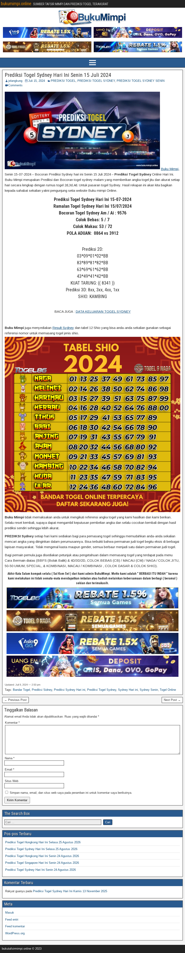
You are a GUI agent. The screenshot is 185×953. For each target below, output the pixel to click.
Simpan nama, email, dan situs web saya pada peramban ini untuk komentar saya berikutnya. (71, 792)
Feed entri (11, 919)
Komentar (12, 722)
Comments (15, 85)
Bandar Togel (21, 689)
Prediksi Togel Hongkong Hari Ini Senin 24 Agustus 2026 (42, 856)
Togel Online (168, 689)
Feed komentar (15, 926)
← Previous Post (15, 700)
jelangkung (15, 80)
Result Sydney (63, 328)
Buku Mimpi (169, 169)
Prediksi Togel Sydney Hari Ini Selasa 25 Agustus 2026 (41, 849)
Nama (9, 758)
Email (9, 769)
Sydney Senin (149, 689)
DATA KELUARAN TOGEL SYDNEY (103, 311)
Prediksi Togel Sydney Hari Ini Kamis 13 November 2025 (70, 891)
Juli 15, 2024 (36, 80)
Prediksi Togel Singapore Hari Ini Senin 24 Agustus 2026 (42, 862)
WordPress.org (15, 933)
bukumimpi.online (16, 3)
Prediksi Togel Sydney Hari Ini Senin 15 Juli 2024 (58, 75)
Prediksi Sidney (42, 689)
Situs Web (11, 781)
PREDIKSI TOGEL (63, 80)
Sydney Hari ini (128, 689)
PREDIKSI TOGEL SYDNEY (96, 80)
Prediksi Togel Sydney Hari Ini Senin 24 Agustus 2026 (40, 869)
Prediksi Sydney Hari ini (69, 689)
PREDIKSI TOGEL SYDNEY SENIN (140, 80)
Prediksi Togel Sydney (101, 689)
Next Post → (172, 700)
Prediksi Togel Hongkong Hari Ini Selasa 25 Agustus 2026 (43, 842)
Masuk (9, 912)
